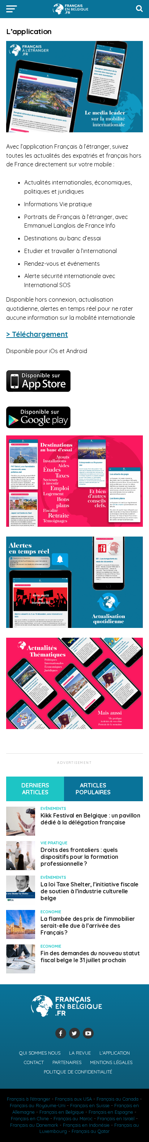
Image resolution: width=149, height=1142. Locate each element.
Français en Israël (116, 1118)
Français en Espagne (111, 1112)
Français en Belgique (61, 1112)
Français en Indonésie (86, 1125)
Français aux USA (73, 1099)
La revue (80, 1053)
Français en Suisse (90, 1105)
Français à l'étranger (28, 1099)
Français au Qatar (91, 1131)
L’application (114, 1053)
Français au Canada (118, 1099)
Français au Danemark (34, 1125)
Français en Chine (30, 1118)
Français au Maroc (73, 1118)
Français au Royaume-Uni (37, 1105)
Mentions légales (111, 1062)
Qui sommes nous (39, 1053)
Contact (34, 1062)
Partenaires (66, 1062)
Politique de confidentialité (78, 1072)
